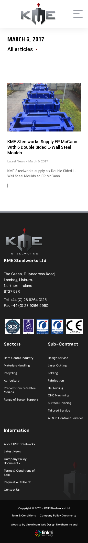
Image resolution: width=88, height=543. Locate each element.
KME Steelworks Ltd (57, 508)
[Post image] (44, 107)
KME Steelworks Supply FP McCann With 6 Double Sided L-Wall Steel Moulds (42, 147)
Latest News (16, 161)
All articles (20, 49)
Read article (26, 185)
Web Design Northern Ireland (59, 524)
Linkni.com (33, 524)
